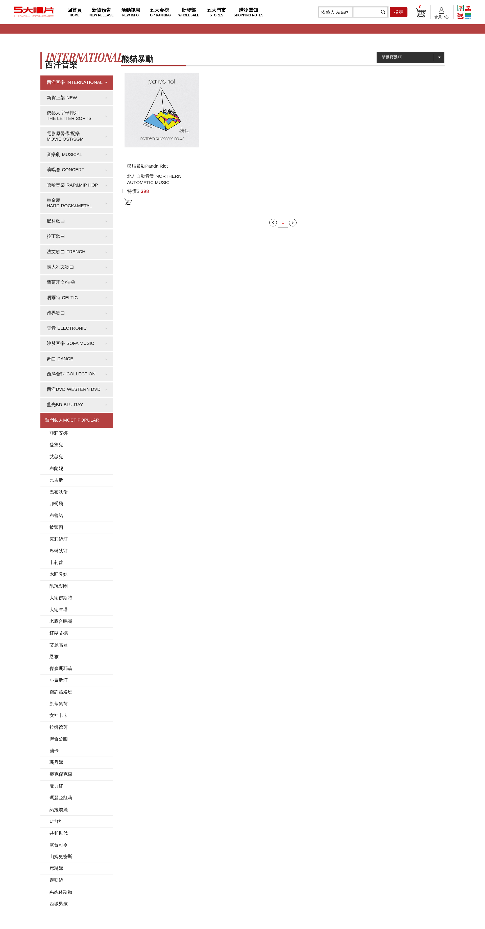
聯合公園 (59, 738)
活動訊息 (130, 12)
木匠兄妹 (59, 574)
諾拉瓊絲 (59, 809)
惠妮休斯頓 (61, 891)
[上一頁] (273, 222)
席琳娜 (56, 868)
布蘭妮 (56, 468)
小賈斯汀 (59, 680)
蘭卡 (54, 750)
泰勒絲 (56, 880)
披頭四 (56, 527)
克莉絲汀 (59, 538)
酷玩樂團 (59, 586)
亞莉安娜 (59, 433)
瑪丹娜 (56, 762)
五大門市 (216, 12)
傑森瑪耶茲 (61, 668)
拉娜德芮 (59, 727)
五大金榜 (159, 12)
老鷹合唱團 (61, 621)
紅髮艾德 (59, 633)
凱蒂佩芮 (59, 703)
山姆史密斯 (61, 856)
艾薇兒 (56, 456)
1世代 (55, 821)
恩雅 (54, 656)
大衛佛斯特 (61, 597)
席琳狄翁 (59, 550)
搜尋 (398, 12)
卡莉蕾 (56, 562)
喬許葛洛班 (61, 691)
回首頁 (74, 12)
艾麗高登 (59, 645)
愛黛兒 (56, 444)
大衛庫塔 (59, 609)
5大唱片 (34, 12)
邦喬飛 (56, 503)
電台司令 (59, 844)
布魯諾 (56, 515)
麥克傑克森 (61, 774)
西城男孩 (59, 903)
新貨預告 (101, 12)
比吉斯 (56, 480)
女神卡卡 (59, 715)
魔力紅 (56, 786)
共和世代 (59, 833)
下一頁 (293, 222)
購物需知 (248, 12)
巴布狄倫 (59, 492)
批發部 (188, 12)
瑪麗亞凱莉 (61, 797)
